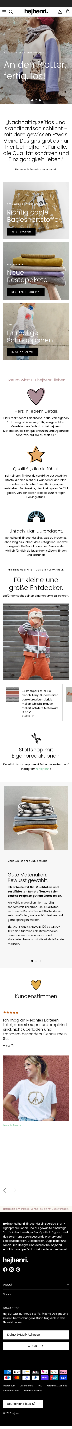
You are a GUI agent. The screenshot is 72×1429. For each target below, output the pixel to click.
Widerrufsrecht (11, 1390)
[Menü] (4, 11)
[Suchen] (12, 11)
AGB (40, 1385)
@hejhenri (42, 769)
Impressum (9, 1385)
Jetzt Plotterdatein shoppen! (28, 91)
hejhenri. (16, 1413)
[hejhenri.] (36, 12)
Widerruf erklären (33, 1390)
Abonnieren (36, 1346)
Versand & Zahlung (56, 1385)
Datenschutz (26, 1385)
